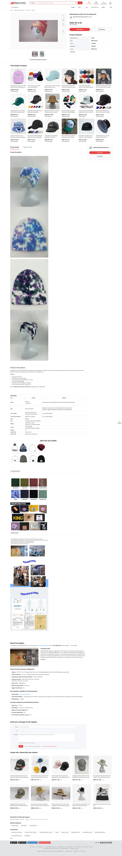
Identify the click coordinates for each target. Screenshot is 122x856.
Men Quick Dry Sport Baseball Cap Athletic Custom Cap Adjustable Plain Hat (35, 136)
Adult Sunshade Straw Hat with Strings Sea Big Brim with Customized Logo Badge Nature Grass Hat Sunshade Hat (61, 805)
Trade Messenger (32, 842)
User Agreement (69, 851)
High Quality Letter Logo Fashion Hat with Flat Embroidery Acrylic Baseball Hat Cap (18, 111)
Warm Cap (28, 10)
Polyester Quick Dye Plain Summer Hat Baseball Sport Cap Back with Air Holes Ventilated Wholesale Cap (80, 777)
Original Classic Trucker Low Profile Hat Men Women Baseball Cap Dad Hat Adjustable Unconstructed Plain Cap (18, 86)
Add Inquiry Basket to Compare (38, 59)
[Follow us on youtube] (107, 842)
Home (11, 10)
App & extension (94, 7)
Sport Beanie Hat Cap (87, 832)
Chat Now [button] (102, 29)
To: (17, 730)
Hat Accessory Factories (16, 832)
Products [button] (33, 3)
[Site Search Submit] (80, 2)
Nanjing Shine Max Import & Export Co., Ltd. (82, 16)
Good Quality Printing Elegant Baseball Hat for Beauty (51, 136)
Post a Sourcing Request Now (49, 746)
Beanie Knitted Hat (75, 832)
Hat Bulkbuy (27, 835)
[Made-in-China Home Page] (18, 2)
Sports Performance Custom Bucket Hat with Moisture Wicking (18, 136)
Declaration (76, 851)
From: (16, 727)
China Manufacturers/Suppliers (50, 846)
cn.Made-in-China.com (74, 848)
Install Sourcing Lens (45, 842)
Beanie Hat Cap (65, 832)
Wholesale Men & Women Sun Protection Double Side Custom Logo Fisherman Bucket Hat (68, 86)
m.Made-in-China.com (64, 848)
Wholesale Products (61, 846)
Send (21, 746)
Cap (23, 694)
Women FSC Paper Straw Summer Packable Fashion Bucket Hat (52, 111)
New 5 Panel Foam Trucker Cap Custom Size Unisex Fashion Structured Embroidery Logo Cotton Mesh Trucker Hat (69, 136)
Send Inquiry (80, 29)
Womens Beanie (33, 825)
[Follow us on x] (103, 842)
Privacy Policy (82, 851)
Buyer (79, 7)
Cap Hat (57, 832)
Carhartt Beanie (14, 825)
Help (87, 7)
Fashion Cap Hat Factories (31, 832)
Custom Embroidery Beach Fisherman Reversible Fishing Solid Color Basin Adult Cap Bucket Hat (86, 86)
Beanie (33, 10)
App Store (14, 842)
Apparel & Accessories (19, 10)
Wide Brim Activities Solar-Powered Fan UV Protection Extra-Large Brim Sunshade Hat (103, 86)
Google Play (22, 842)
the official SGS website (43, 645)
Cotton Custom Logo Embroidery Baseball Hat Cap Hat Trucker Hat (86, 111)
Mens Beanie (24, 825)
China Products (39, 846)
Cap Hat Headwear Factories (46, 832)
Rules (111, 7)
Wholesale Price (69, 846)
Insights (90, 846)
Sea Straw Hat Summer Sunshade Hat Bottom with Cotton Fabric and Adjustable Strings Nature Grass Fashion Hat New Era (40, 805)
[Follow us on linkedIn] (111, 842)
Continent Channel (77, 846)
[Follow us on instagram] (105, 842)
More (11, 838)
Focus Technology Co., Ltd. (51, 851)
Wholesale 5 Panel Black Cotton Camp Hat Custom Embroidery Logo (85, 136)
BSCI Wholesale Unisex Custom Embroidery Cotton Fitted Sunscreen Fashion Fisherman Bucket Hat (102, 136)
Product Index (85, 846)
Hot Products (32, 846)
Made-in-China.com (55, 848)
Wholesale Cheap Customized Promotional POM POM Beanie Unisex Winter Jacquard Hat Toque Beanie (69, 111)
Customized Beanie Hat (16, 835)
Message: (16, 734)
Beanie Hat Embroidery (100, 832)
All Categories (15, 7)
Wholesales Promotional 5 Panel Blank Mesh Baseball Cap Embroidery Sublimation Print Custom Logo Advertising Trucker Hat (35, 111)
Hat (20, 694)
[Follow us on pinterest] (109, 842)
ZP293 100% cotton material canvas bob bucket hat (34, 86)
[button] (76, 2)
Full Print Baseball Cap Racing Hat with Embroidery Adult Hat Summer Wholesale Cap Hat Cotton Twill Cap (19, 777)
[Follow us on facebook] (101, 842)
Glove (28, 694)
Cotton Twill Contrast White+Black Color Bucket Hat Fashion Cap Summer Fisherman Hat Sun (81, 805)
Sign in (110, 3)
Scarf (25, 694)
